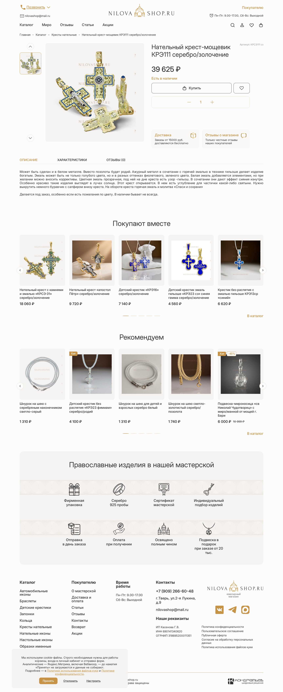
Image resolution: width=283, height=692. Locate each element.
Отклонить (70, 680)
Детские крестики (35, 607)
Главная (25, 34)
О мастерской (84, 591)
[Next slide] (30, 138)
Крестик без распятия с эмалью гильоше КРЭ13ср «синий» (238, 294)
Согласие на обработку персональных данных (227, 641)
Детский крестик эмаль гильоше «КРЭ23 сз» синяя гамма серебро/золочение (189, 294)
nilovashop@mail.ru (37, 16)
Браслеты (28, 601)
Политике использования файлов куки (72, 670)
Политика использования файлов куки (227, 647)
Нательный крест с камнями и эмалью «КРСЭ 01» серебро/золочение (41, 294)
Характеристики (72, 160)
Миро (46, 25)
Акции (108, 25)
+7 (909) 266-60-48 (175, 591)
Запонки (27, 614)
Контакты (80, 620)
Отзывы (66, 25)
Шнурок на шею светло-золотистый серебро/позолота (186, 407)
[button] (126, 433)
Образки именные (35, 646)
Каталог (26, 25)
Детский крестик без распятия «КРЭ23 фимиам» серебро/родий (90, 407)
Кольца (26, 620)
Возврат (78, 627)
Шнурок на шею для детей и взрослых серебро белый (140, 406)
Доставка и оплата (81, 599)
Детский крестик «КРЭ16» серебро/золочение (139, 292)
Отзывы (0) (115, 160)
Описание (29, 160)
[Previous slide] (30, 46)
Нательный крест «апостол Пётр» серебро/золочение (90, 292)
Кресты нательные (64, 34)
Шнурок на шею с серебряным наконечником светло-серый (41, 407)
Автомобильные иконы (34, 592)
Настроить (93, 680)
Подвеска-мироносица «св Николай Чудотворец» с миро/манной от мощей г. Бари (238, 409)
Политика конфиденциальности (223, 626)
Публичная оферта (214, 635)
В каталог (255, 316)
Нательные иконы (35, 633)
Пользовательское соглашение (223, 631)
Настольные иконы (36, 640)
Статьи (88, 25)
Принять (48, 680)
